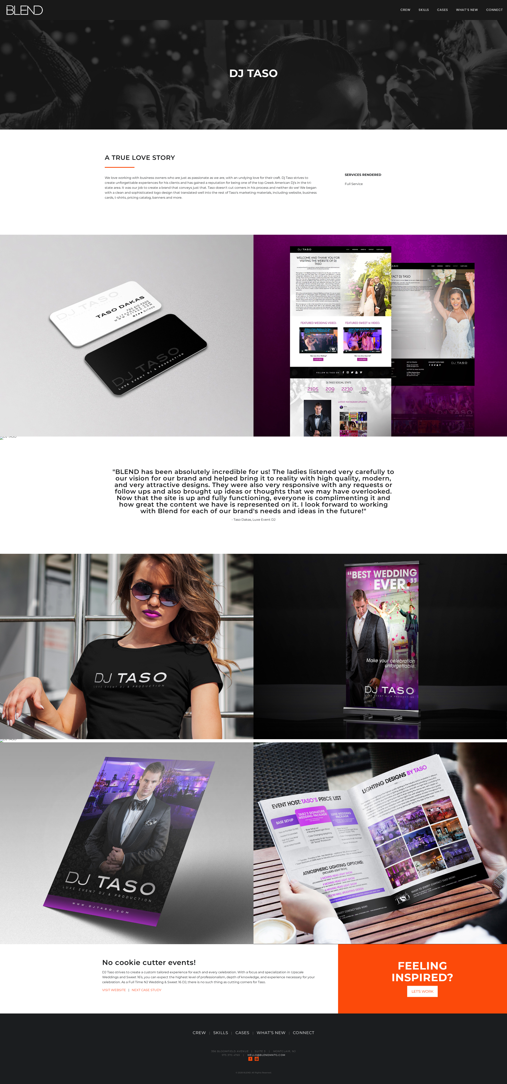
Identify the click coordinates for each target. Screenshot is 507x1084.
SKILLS (220, 1032)
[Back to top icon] (488, 1076)
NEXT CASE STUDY (146, 990)
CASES (242, 1032)
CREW (199, 1032)
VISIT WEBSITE (114, 990)
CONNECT (303, 1032)
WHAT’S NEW (271, 1032)
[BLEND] (24, 10)
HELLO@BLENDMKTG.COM (266, 1054)
